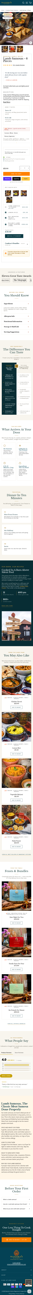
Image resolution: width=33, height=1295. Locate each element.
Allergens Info (9, 316)
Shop (3, 1275)
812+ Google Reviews (19, 65)
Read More (6, 102)
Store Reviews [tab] (19, 1052)
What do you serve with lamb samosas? (14, 1209)
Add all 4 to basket (14, 236)
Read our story (7, 606)
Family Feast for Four (16, 963)
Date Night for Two (16, 917)
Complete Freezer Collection (12, 10)
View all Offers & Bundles (16, 1023)
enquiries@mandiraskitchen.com (16, 1264)
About (4, 1270)
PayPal (26, 178)
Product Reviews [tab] (6, 1052)
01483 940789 (16, 1263)
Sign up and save (8, 1280)
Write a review (6, 1076)
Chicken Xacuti (16, 701)
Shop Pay (7, 178)
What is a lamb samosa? (10, 1199)
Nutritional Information (13, 321)
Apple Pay (16, 178)
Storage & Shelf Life (11, 327)
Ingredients (8, 303)
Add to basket (16, 707)
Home (2, 10)
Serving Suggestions (11, 332)
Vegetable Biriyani (16, 794)
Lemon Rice (16, 748)
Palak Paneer (16, 841)
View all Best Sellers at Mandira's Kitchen (16, 854)
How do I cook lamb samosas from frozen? (15, 1204)
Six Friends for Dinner (16, 1010)
